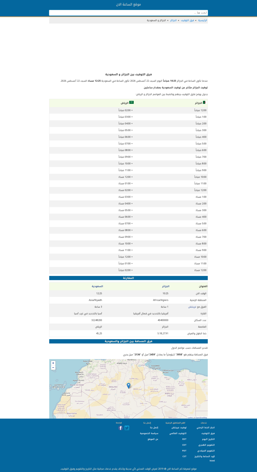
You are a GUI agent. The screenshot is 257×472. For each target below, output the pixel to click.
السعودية (97, 286)
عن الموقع (153, 439)
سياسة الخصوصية (149, 433)
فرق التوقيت (187, 20)
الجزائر (173, 20)
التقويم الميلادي (206, 451)
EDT (184, 439)
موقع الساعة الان (128, 4)
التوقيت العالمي (178, 433)
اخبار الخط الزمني (206, 428)
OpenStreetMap (201, 417)
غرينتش (192, 307)
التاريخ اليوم (208, 439)
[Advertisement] (128, 48)
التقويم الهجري (206, 445)
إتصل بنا (154, 428)
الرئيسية (202, 20)
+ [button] (53, 363)
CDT (184, 445)
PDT (184, 451)
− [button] (53, 367)
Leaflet (190, 417)
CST (184, 456)
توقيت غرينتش (179, 428)
